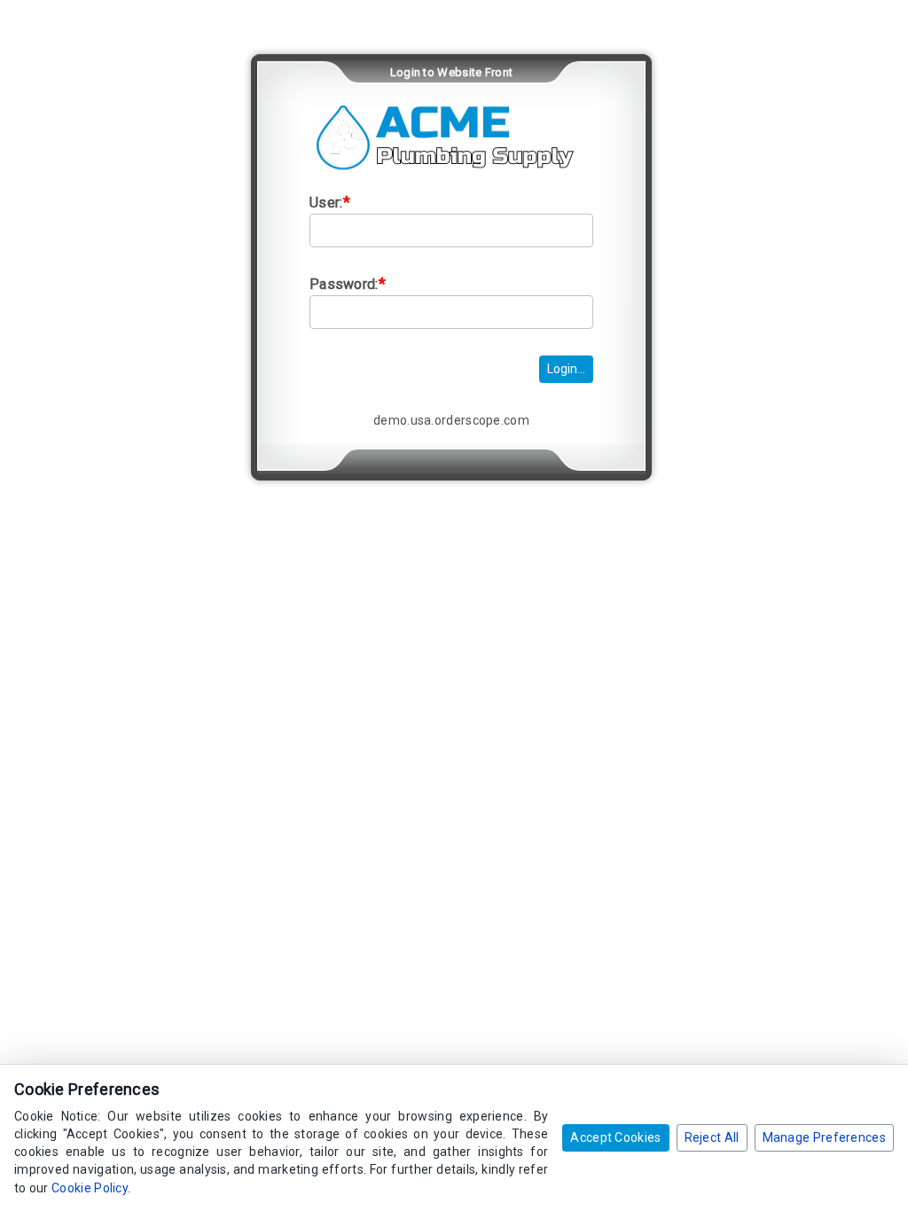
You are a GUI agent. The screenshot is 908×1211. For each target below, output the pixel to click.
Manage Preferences (824, 1137)
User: (329, 201)
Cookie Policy (89, 1188)
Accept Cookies (615, 1137)
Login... (566, 369)
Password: (347, 283)
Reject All (712, 1137)
